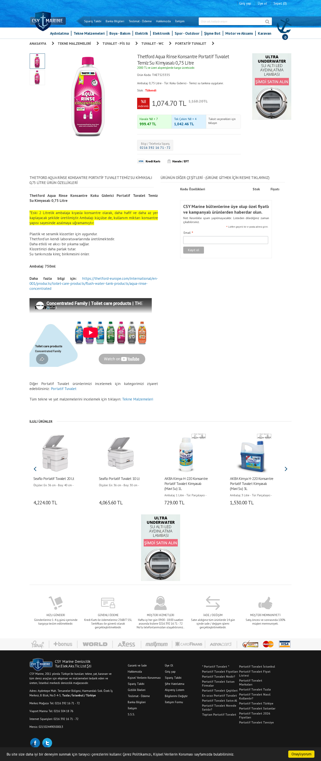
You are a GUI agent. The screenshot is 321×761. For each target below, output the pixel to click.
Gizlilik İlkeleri (136, 690)
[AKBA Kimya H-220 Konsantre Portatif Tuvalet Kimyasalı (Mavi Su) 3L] (251, 452)
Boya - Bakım (119, 33)
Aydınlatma (59, 33)
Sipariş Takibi (92, 21)
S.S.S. (131, 714)
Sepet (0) (280, 3)
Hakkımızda (163, 21)
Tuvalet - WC (152, 43)
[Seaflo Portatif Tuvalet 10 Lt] (120, 452)
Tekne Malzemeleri (89, 33)
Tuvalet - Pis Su (116, 43)
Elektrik (141, 33)
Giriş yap (245, 3)
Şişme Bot (212, 33)
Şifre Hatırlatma (174, 684)
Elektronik (161, 33)
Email (188, 232)
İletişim (180, 21)
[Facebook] (34, 742)
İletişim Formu (174, 702)
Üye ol (262, 3)
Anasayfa (37, 43)
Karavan (264, 33)
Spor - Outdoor (187, 33)
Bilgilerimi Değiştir (176, 696)
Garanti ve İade (137, 665)
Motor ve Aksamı (239, 33)
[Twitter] (46, 742)
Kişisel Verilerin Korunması (144, 678)
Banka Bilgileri (115, 21)
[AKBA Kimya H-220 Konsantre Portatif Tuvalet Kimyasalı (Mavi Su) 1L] (186, 452)
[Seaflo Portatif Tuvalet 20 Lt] (55, 452)
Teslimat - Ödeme (140, 21)
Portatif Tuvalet (190, 43)
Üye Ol (169, 665)
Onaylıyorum (301, 754)
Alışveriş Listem (174, 690)
